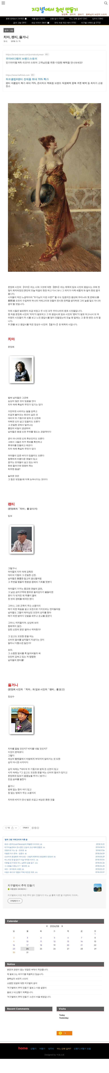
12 (54, 941)
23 (14, 949)
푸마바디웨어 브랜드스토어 (21, 58)
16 (14, 945)
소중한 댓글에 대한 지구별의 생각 (22, 983)
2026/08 (54, 926)
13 (68, 941)
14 (82, 941)
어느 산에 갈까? (78, 18)
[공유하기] (12, 828)
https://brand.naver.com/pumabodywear (25, 54)
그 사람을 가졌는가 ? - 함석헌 (15, 866)
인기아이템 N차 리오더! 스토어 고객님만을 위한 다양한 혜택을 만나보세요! (44, 62)
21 (82, 945)
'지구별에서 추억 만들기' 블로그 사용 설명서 (27, 987)
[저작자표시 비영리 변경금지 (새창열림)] (35, 828)
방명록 (65, 14)
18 (41, 945)
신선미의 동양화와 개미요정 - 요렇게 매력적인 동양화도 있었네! (28, 857)
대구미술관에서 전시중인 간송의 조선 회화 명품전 (23, 847)
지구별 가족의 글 (91, 23)
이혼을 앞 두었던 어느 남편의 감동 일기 (19, 863)
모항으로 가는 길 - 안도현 (14, 850)
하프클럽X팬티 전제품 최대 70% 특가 (27, 79)
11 (41, 941)
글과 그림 (19, 23)
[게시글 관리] (16, 828)
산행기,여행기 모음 (82, 1048)
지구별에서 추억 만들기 (21, 885)
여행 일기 (38, 18)
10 (27, 941)
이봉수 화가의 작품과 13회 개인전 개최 (19, 872)
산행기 (33, 1048)
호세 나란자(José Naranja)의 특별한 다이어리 (21, 844)
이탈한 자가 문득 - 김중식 (14, 853)
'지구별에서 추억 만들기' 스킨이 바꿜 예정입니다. (29, 996)
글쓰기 (81, 14)
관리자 (73, 14)
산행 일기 (57, 18)
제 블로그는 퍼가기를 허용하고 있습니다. (25, 974)
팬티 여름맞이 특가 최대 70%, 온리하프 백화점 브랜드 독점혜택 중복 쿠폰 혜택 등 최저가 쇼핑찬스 (54, 85)
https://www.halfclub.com (18, 75)
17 (27, 945)
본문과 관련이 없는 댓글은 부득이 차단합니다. (27, 969)
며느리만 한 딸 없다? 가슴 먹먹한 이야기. (19, 860)
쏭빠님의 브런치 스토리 (96, 14)
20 (68, 945)
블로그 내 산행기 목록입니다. (20, 992)
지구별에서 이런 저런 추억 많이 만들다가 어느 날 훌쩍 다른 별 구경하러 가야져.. (43, 895)
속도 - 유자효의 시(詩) (12, 869)
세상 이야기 (39, 23)
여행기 (42, 1048)
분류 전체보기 (15, 18)
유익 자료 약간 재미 (65, 23)
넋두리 (97, 18)
